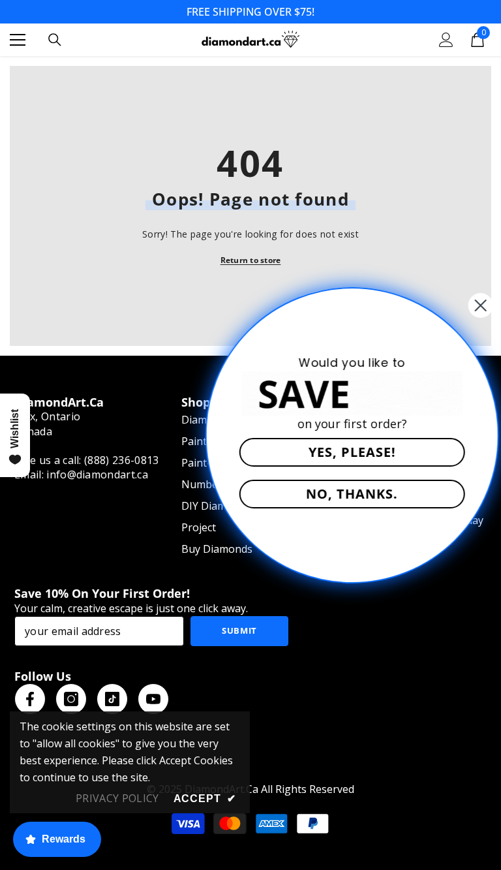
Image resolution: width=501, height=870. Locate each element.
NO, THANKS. (341, 494)
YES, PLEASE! (341, 452)
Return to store (250, 260)
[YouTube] (153, 699)
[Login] (446, 40)
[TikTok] (112, 699)
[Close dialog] (470, 305)
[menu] (17, 40)
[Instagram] (71, 699)
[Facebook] (30, 699)
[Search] (55, 40)
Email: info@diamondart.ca (81, 474)
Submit (239, 630)
